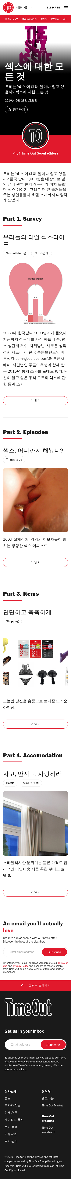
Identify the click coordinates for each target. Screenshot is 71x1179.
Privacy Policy (20, 966)
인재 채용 (11, 1113)
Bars (44, 19)
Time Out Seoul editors (39, 154)
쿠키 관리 (11, 1141)
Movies (55, 19)
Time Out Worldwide (48, 1130)
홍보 (8, 1098)
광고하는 (48, 1098)
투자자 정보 (12, 1105)
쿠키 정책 (11, 1127)
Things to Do (10, 19)
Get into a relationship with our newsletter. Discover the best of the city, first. (30, 940)
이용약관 (11, 1134)
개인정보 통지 (14, 1120)
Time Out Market (52, 1105)
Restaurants (29, 19)
